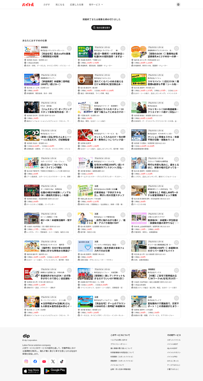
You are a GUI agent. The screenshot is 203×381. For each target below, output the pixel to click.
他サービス (94, 4)
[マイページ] (178, 4)
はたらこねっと (173, 361)
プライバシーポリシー (118, 344)
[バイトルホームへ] (28, 4)
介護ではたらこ (173, 369)
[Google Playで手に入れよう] (55, 371)
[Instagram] (26, 361)
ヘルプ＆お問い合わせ (118, 340)
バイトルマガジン (174, 352)
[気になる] (69, 48)
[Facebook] (35, 361)
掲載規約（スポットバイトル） (122, 361)
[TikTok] (62, 361)
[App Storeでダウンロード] (31, 371)
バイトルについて (117, 365)
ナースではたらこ (173, 365)
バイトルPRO (172, 356)
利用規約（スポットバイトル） (122, 356)
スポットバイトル (174, 340)
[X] (53, 361)
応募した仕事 (76, 4)
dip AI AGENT (172, 348)
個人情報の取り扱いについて (121, 348)
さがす (46, 4)
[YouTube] (44, 361)
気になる (60, 4)
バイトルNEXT (172, 344)
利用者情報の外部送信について (122, 352)
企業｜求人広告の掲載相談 (120, 369)
